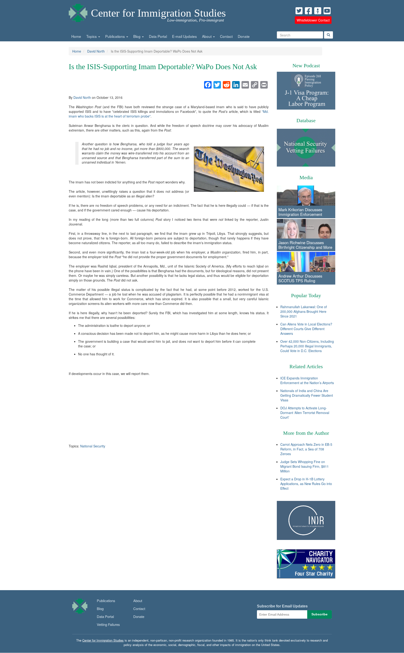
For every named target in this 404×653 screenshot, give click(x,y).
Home (76, 36)
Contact (226, 36)
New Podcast (306, 65)
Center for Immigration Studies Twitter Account (299, 10)
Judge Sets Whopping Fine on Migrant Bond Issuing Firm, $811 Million (304, 466)
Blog (137, 36)
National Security (92, 446)
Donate (244, 36)
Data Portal (158, 36)
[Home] (78, 11)
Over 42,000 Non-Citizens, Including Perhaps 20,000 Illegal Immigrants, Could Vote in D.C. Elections (307, 346)
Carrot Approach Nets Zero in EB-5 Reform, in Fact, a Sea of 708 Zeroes (306, 449)
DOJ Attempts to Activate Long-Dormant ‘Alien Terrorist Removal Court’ (304, 413)
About (207, 36)
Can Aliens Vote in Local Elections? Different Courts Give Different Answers (306, 329)
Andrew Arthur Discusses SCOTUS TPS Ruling (300, 278)
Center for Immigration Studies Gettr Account (317, 10)
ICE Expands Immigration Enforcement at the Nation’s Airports (307, 380)
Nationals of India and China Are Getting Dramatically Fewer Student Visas (306, 395)
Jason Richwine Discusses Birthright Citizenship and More (305, 245)
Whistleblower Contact (313, 20)
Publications (115, 36)
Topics (92, 36)
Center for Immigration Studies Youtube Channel (327, 10)
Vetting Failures (108, 624)
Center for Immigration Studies (158, 13)
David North (96, 51)
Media (306, 177)
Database (306, 120)
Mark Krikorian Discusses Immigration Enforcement (300, 212)
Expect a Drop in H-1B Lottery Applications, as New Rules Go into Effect (306, 484)
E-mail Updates (184, 36)
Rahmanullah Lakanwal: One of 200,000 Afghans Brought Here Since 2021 (303, 311)
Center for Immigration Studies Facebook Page (308, 10)
